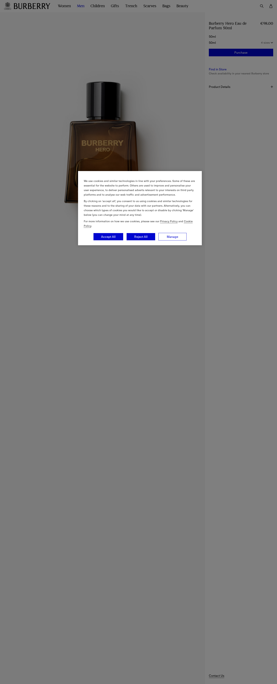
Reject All (141, 236)
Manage (172, 236)
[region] (140, 208)
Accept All (108, 236)
